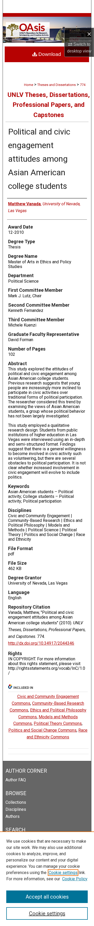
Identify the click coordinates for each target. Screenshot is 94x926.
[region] (47, 878)
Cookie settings (63, 872)
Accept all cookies (47, 897)
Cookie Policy (74, 878)
